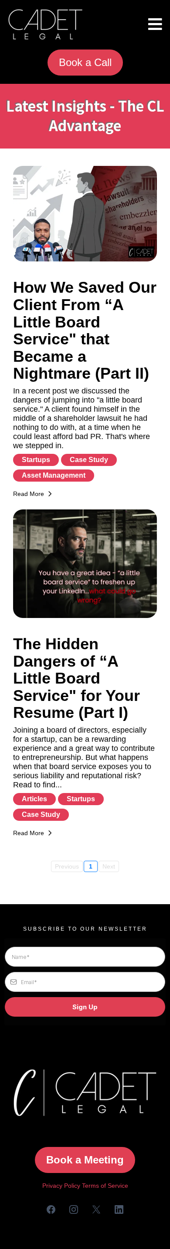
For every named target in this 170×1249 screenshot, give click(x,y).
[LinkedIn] (119, 1209)
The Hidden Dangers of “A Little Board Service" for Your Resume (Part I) (76, 678)
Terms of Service (105, 1185)
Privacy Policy (61, 1185)
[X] (96, 1209)
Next (108, 866)
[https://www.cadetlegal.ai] (45, 25)
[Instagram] (73, 1209)
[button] (154, 25)
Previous (67, 866)
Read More (28, 493)
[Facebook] (51, 1209)
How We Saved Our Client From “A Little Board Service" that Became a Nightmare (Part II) (84, 330)
